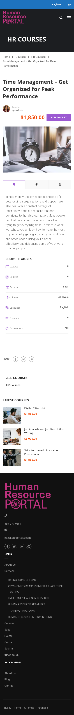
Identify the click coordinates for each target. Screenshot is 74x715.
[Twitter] (23, 359)
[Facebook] (15, 359)
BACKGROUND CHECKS (22, 580)
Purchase (42, 707)
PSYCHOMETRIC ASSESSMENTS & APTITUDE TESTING (35, 589)
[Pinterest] (31, 359)
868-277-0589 (12, 523)
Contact (9, 642)
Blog (7, 679)
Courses (21, 56)
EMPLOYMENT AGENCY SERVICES (28, 598)
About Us (10, 564)
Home (6, 56)
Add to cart (59, 117)
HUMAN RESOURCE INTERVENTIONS (30, 617)
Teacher (16, 107)
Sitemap (29, 707)
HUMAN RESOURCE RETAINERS (26, 604)
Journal (8, 648)
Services (9, 571)
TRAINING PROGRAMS (21, 610)
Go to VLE (14, 655)
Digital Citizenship (35, 408)
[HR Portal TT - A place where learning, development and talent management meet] (14, 17)
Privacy (7, 707)
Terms (18, 707)
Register (56, 4)
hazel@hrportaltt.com (17, 537)
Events (8, 636)
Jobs (7, 629)
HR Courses (38, 56)
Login (68, 4)
